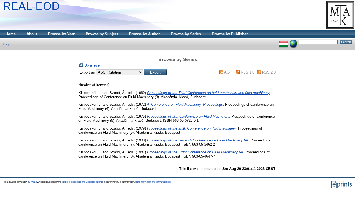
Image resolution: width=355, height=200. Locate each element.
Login (7, 44)
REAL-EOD (31, 6)
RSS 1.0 (247, 72)
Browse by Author (144, 34)
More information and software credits (153, 182)
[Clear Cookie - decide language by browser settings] (293, 42)
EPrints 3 (32, 182)
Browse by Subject (102, 34)
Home (11, 34)
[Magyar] (283, 42)
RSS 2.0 (269, 72)
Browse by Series (186, 34)
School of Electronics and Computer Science (82, 182)
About (32, 34)
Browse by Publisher (230, 34)
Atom (228, 72)
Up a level (92, 65)
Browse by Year (61, 34)
